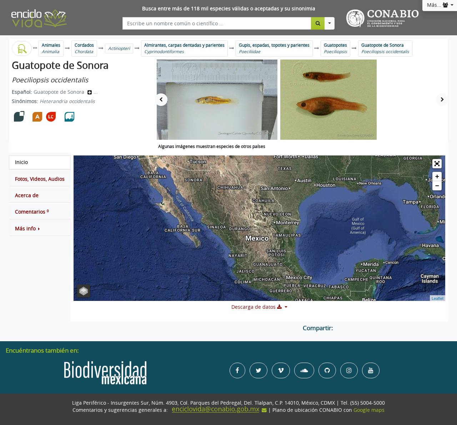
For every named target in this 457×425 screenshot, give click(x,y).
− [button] (437, 185)
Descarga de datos (254, 307)
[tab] (40, 162)
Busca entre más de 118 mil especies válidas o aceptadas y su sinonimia (228, 8)
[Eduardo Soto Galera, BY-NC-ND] (328, 100)
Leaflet (437, 298)
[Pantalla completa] (437, 163)
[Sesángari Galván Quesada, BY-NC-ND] (217, 100)
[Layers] (83, 291)
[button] (40, 228)
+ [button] (437, 176)
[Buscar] (318, 23)
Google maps (369, 410)
